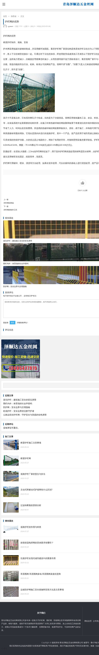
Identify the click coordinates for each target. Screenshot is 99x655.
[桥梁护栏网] (11, 460)
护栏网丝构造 (9, 203)
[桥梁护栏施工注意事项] (11, 445)
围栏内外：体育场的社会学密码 (15, 263)
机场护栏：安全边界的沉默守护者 (18, 411)
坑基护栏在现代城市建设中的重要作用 (38, 558)
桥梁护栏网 (25, 458)
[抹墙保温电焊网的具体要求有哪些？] (11, 545)
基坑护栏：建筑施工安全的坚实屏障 (17, 240)
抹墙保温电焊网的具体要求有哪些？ (36, 542)
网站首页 (88, 621)
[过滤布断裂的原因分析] (11, 507)
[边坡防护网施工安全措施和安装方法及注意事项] (11, 591)
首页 (5, 16)
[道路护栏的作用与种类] (11, 529)
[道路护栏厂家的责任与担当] (11, 476)
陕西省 (13, 16)
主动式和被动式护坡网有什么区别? (37, 489)
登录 (12, 322)
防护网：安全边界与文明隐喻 (15, 286)
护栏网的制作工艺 (10, 210)
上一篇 (6, 199)
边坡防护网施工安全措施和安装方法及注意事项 (42, 589)
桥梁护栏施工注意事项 (30, 442)
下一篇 (6, 206)
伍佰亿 (4, 648)
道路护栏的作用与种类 (30, 527)
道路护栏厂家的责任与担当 (32, 474)
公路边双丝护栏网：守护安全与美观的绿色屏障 (25, 414)
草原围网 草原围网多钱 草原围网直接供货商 (40, 573)
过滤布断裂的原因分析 (30, 505)
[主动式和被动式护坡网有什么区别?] (11, 492)
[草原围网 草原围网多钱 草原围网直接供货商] (11, 576)
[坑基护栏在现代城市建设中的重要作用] (11, 560)
